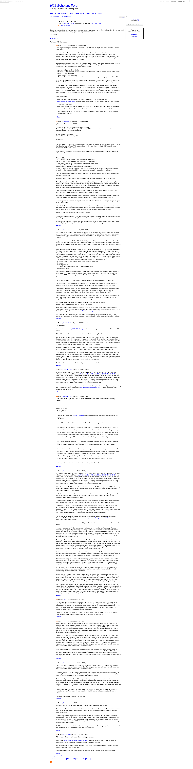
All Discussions (54, 16)
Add (123, 17)
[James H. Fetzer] (53, 25)
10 (68, 759)
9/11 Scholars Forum (65, 5)
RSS (51, 762)
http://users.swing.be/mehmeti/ (66, 101)
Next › (88, 759)
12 (74, 759)
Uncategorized (96, 23)
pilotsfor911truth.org (77, 329)
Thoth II (65, 45)
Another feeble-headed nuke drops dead (75, 740)
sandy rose (66, 121)
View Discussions (65, 25)
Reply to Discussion (56, 756)
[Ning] (4, 1)
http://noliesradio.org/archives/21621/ (90, 387)
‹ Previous (54, 759)
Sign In (167, 1)
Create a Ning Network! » (134, 24)
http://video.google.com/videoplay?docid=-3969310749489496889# (97, 374)
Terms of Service (139, 766)
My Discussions (66, 16)
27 (83, 759)
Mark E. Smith (67, 323)
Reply (58, 117)
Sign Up (162, 1)
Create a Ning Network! (16, 1)
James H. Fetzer (69, 23)
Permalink (57, 45)
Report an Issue (128, 766)
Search (191, 1)
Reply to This (54, 38)
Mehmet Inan (67, 230)
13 (77, 759)
